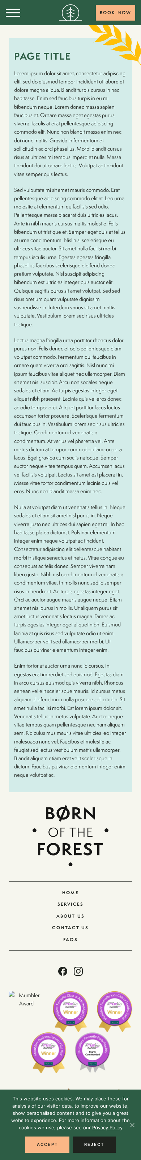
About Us (70, 916)
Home (70, 892)
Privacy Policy (107, 1127)
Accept (47, 1144)
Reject (94, 1144)
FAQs (70, 939)
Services (70, 904)
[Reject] (132, 1125)
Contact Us (70, 927)
